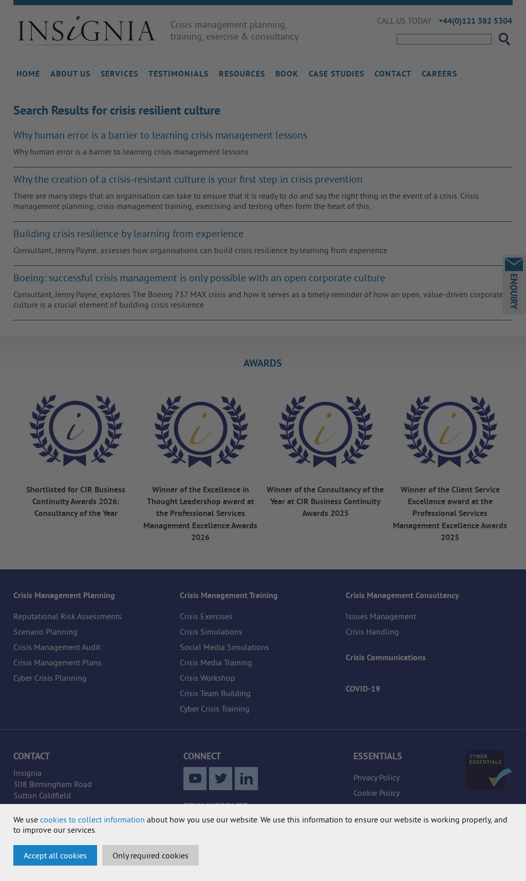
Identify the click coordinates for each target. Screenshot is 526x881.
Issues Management (381, 616)
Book (286, 73)
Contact (392, 73)
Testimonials (178, 73)
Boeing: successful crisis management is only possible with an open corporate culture (199, 277)
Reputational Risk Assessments (67, 616)
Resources (242, 73)
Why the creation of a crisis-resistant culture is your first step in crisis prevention (188, 179)
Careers (439, 73)
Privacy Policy (376, 777)
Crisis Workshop (207, 678)
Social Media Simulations (224, 647)
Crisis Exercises (206, 616)
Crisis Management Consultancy (402, 595)
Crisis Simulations (211, 631)
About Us (70, 73)
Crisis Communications (386, 657)
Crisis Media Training (216, 662)
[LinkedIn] (246, 778)
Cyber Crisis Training (215, 708)
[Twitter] (220, 778)
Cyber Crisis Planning (50, 678)
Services (119, 73)
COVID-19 (363, 688)
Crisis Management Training (229, 595)
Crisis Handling (372, 631)
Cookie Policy (376, 793)
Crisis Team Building (215, 693)
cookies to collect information (92, 819)
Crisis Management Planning (64, 595)
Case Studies (336, 73)
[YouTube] (194, 778)
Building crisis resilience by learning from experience (128, 233)
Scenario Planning (45, 631)
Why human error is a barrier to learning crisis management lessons (160, 134)
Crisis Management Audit (56, 647)
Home (28, 73)
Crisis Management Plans (57, 662)
